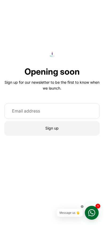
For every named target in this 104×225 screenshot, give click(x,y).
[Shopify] (78, 194)
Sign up (52, 128)
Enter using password (52, 205)
